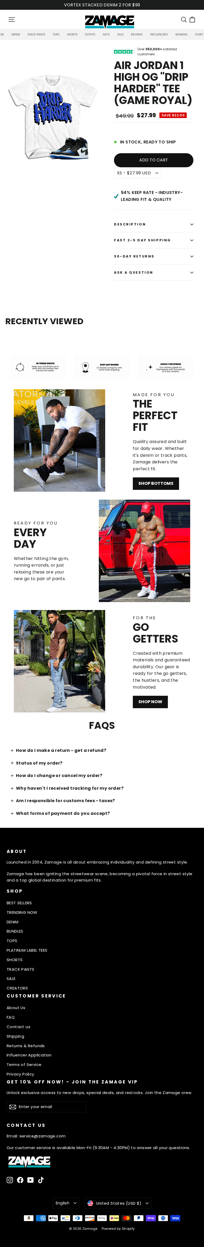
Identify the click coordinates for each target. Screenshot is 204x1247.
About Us (16, 1007)
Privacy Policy (20, 1074)
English (63, 1203)
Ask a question (133, 272)
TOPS (12, 940)
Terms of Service (24, 1064)
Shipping (15, 1036)
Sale (120, 35)
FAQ (11, 1017)
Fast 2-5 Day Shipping (142, 240)
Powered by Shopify (118, 1228)
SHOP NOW (150, 702)
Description (130, 224)
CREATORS (17, 988)
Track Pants (36, 35)
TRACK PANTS (20, 969)
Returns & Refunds (26, 1046)
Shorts (72, 35)
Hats (106, 35)
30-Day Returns (134, 256)
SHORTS (15, 960)
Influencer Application (29, 1055)
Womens (181, 35)
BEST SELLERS (19, 903)
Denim (15, 35)
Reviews (137, 35)
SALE (11, 978)
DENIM (12, 922)
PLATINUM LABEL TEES (27, 950)
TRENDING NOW (22, 912)
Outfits (90, 35)
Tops (56, 35)
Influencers (159, 35)
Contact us (18, 1026)
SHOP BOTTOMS (155, 483)
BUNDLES (15, 931)
